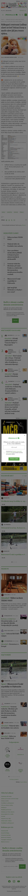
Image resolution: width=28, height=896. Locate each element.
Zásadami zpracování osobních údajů (14, 452)
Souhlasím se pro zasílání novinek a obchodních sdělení (14, 453)
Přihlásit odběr (14, 459)
